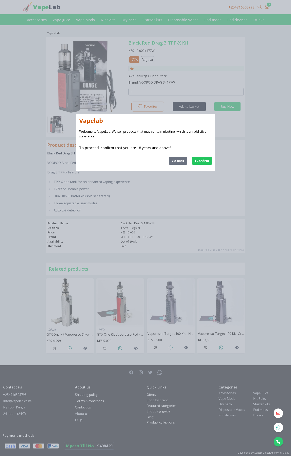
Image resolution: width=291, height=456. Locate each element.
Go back (178, 161)
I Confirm (202, 161)
